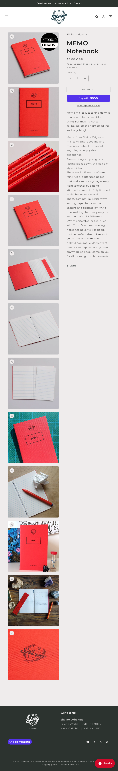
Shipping (87, 64)
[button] (6, 16)
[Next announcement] (112, 3)
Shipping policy (49, 764)
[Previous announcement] (6, 3)
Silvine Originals (28, 761)
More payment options (88, 105)
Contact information (69, 764)
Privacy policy (80, 761)
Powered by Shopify (45, 761)
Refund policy (64, 761)
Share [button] (73, 265)
